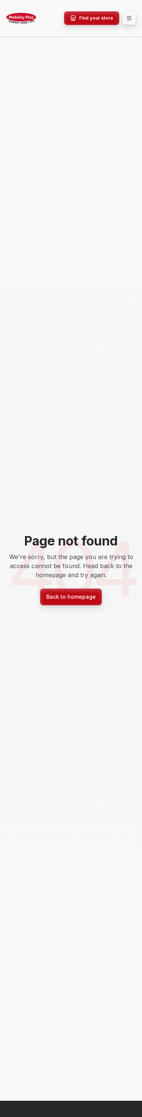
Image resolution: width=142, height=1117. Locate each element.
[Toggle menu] (129, 18)
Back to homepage (71, 596)
